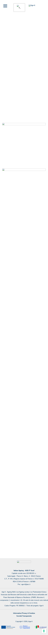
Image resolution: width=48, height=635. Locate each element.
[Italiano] (19, 7)
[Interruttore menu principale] (5, 6)
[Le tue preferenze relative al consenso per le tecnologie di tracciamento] (44, 631)
